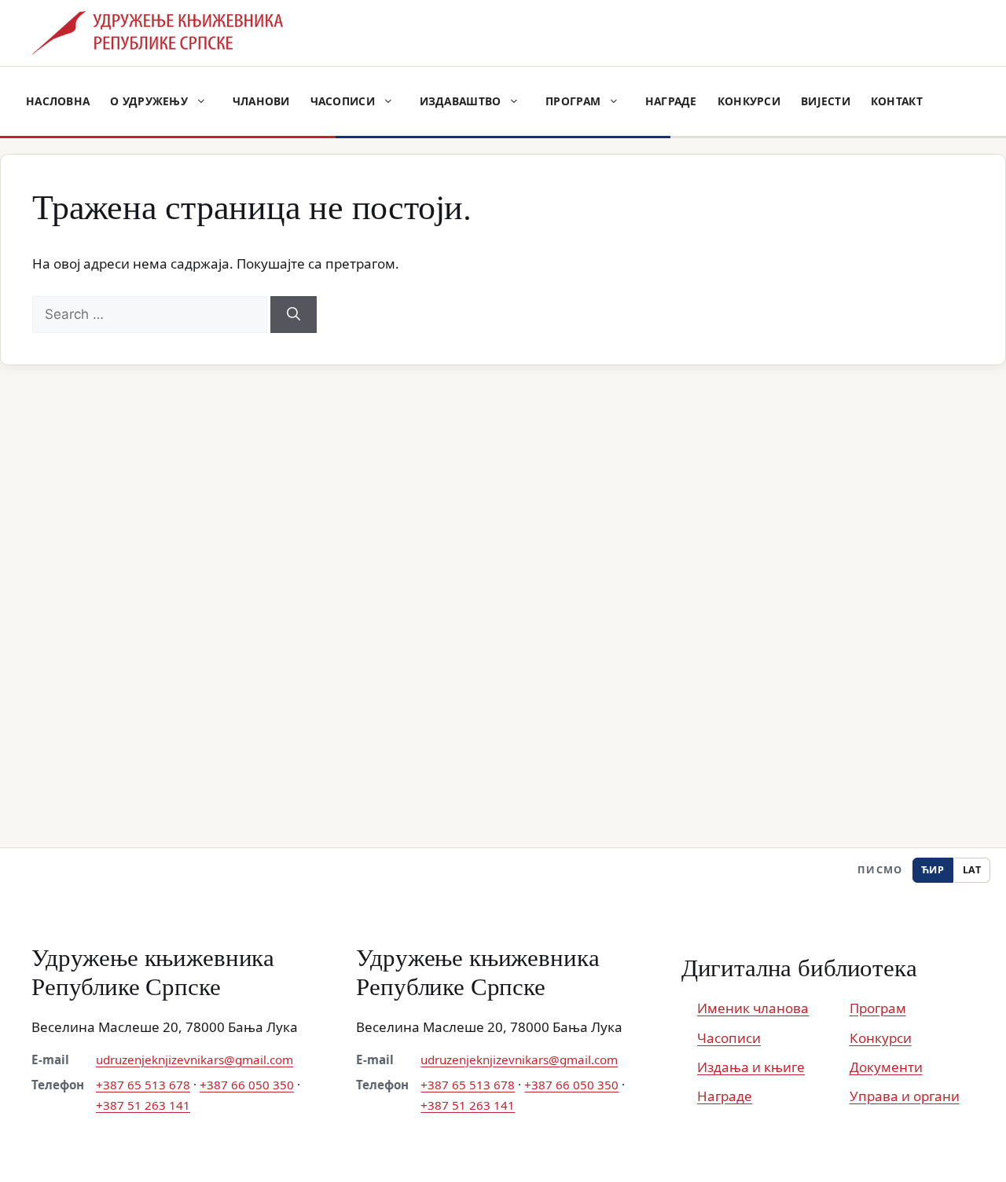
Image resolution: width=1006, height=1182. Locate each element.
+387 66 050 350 (247, 1084)
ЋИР (933, 869)
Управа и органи (905, 1096)
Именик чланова (753, 1008)
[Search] (293, 315)
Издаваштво (460, 100)
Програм (572, 100)
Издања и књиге (751, 1067)
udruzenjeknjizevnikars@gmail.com (194, 1059)
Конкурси (749, 100)
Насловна (58, 100)
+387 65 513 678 (143, 1084)
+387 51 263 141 (143, 1105)
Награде (671, 100)
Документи (886, 1067)
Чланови (261, 100)
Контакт (897, 100)
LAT (972, 869)
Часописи (342, 100)
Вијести (825, 100)
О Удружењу (149, 100)
